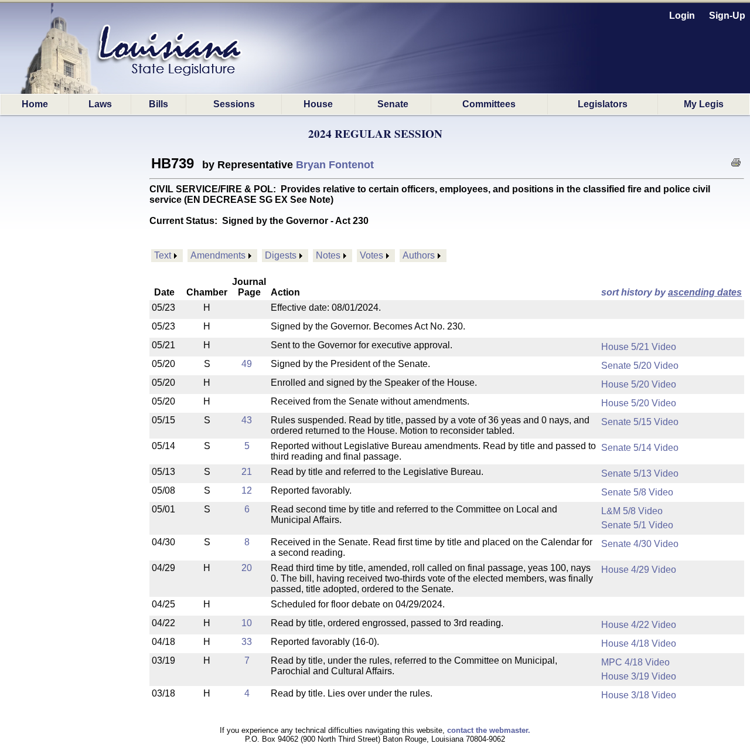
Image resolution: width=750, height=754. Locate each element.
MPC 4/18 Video (635, 662)
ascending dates (705, 292)
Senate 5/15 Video (640, 422)
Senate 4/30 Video (640, 544)
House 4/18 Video (638, 643)
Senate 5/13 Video (640, 473)
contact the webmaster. (488, 730)
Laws (100, 104)
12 (246, 490)
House (318, 104)
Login (682, 16)
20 (246, 568)
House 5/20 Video (638, 384)
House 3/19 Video (638, 676)
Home (35, 104)
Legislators (603, 104)
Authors (419, 255)
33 (246, 642)
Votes (371, 255)
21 (246, 472)
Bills (158, 104)
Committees (489, 104)
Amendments (218, 255)
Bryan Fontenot (335, 165)
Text (162, 255)
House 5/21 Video (638, 347)
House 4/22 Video (638, 625)
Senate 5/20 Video (640, 366)
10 (246, 623)
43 (246, 420)
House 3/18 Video (638, 695)
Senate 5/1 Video (637, 525)
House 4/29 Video (638, 570)
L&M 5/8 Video (632, 511)
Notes (328, 255)
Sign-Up (727, 16)
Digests (280, 255)
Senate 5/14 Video (640, 448)
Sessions (234, 104)
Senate (392, 104)
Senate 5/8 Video (637, 492)
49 (246, 364)
